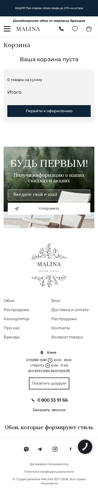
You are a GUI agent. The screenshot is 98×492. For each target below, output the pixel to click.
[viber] (26, 449)
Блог (56, 300)
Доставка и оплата (70, 309)
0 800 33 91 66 (52, 400)
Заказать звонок (49, 410)
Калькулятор (16, 319)
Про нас (12, 328)
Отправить (49, 208)
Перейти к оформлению (49, 111)
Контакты (60, 328)
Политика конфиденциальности (49, 471)
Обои (9, 300)
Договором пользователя (49, 464)
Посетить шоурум (49, 383)
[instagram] (54, 449)
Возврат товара (67, 337)
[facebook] (70, 449)
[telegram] (40, 449)
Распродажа (16, 309)
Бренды (12, 337)
